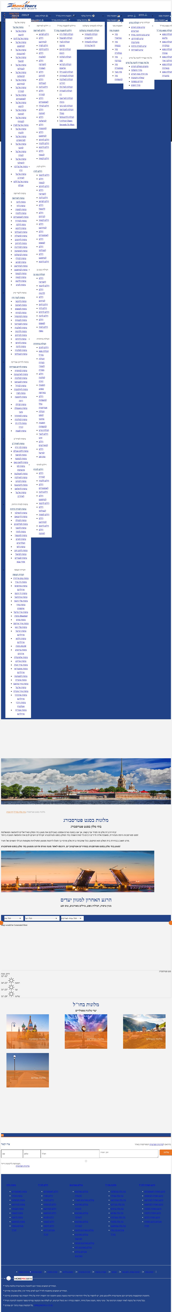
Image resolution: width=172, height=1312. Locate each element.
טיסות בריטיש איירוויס (21, 652)
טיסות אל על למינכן (21, 146)
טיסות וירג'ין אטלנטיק (21, 704)
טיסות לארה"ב (20, 439)
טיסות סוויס (21, 620)
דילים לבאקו (44, 158)
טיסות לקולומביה (21, 389)
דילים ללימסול (42, 207)
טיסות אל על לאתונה (21, 112)
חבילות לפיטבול (66, 38)
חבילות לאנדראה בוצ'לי (66, 111)
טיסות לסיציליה (21, 236)
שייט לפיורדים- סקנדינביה (137, 40)
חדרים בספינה (137, 81)
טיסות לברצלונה (20, 254)
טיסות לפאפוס (21, 309)
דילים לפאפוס (42, 241)
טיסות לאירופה (20, 193)
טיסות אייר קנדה (21, 665)
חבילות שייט (44, 430)
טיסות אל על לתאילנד (21, 161)
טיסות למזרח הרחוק (20, 504)
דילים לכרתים (42, 215)
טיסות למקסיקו (21, 370)
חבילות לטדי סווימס (65, 44)
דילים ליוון (43, 308)
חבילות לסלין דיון (66, 34)
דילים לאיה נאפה (43, 329)
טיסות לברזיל (21, 385)
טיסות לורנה (21, 346)
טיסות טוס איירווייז (21, 578)
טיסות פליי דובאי (21, 601)
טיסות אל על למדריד (21, 89)
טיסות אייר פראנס (20, 684)
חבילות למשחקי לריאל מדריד (91, 44)
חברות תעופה (19, 570)
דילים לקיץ (41, 166)
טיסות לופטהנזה (20, 676)
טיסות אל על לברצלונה (21, 74)
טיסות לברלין (21, 258)
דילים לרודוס (44, 312)
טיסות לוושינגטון (21, 485)
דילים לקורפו (44, 140)
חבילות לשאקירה (67, 75)
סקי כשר (118, 72)
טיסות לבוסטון (21, 458)
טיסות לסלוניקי (21, 350)
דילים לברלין (44, 106)
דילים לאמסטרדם (43, 100)
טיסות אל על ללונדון (21, 131)
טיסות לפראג (21, 262)
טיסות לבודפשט (20, 270)
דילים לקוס (43, 304)
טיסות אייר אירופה (21, 623)
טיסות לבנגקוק (21, 320)
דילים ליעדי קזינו (43, 436)
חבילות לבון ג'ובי (66, 106)
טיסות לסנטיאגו (21, 382)
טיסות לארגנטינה (21, 374)
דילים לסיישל (41, 451)
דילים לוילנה (44, 49)
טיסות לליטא (21, 281)
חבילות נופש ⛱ (41, 16)
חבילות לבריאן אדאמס (65, 66)
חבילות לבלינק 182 (65, 59)
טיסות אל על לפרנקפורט (21, 138)
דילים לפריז (43, 45)
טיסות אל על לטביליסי (21, 67)
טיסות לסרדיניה (21, 247)
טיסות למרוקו (20, 312)
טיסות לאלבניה (21, 327)
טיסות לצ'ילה (21, 404)
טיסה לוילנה (21, 224)
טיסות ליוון (21, 206)
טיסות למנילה (20, 520)
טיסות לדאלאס (21, 489)
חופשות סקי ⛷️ (113, 16)
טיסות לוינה (21, 202)
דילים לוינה (43, 87)
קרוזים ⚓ (132, 16)
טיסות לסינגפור (21, 535)
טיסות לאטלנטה (21, 474)
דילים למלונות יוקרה (42, 377)
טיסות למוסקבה (21, 251)
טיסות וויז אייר (21, 582)
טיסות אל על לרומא (21, 104)
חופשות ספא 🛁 (161, 20)
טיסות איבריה (21, 680)
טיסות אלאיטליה (21, 657)
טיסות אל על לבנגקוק (21, 119)
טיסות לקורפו (20, 343)
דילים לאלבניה (42, 55)
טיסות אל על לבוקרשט (21, 82)
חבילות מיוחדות (43, 339)
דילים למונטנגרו (42, 126)
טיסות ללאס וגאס (21, 462)
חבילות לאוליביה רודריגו (66, 81)
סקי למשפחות (119, 77)
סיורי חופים (135, 85)
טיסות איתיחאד (21, 597)
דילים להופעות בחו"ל (65, 26)
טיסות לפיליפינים (21, 524)
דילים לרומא (44, 147)
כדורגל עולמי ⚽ (88, 16)
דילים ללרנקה (42, 291)
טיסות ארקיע (20, 661)
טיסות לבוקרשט (21, 266)
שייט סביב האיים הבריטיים (138, 29)
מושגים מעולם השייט (139, 66)
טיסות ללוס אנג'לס (20, 451)
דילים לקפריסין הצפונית (42, 64)
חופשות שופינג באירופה (42, 389)
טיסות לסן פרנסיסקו (21, 468)
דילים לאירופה (42, 26)
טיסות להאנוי (21, 528)
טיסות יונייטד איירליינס (21, 633)
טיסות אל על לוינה (20, 38)
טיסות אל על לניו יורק (21, 168)
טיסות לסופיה (20, 209)
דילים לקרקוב (42, 74)
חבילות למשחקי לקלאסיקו (91, 36)
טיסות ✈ (15, 16)
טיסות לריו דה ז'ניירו (21, 425)
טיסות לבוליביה (21, 378)
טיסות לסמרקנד (21, 324)
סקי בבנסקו (118, 44)
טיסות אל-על (20, 22)
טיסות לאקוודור (21, 416)
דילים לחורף (41, 465)
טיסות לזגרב (21, 285)
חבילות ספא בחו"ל (44, 353)
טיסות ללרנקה (21, 331)
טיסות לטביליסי (21, 232)
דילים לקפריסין (42, 192)
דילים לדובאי (44, 175)
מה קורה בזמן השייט (139, 74)
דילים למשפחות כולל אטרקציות (43, 402)
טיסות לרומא (21, 228)
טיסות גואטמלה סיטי (21, 410)
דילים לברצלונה (42, 119)
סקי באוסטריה (119, 66)
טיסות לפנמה (21, 431)
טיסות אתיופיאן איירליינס (21, 588)
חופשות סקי (117, 26)
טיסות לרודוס (20, 339)
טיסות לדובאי (20, 301)
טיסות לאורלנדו (21, 477)
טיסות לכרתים (21, 335)
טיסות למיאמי (21, 455)
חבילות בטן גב (42, 270)
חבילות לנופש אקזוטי (41, 415)
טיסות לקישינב (21, 239)
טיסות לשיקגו (20, 481)
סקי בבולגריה (118, 51)
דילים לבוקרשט (42, 40)
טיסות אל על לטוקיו (21, 153)
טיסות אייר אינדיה (20, 691)
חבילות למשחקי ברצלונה (92, 26)
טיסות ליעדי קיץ (19, 293)
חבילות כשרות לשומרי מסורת (42, 364)
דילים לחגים (44, 347)
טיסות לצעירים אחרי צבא (21, 560)
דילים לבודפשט (42, 134)
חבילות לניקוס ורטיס (65, 51)
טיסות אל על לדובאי (21, 33)
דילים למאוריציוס (43, 443)
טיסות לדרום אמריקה (20, 362)
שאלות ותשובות (137, 78)
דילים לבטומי (41, 153)
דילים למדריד (42, 93)
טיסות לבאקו (21, 277)
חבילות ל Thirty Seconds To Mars (67, 123)
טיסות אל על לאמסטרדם (21, 97)
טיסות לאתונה (21, 305)
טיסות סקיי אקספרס (20, 606)
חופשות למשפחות (43, 425)
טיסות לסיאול (20, 554)
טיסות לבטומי (20, 273)
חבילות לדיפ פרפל (67, 117)
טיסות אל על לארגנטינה (21, 52)
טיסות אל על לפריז (20, 125)
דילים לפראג (44, 34)
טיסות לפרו (21, 393)
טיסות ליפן (21, 547)
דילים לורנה (43, 316)
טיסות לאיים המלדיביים (21, 541)
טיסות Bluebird (21, 616)
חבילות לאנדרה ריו (66, 93)
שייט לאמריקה (137, 50)
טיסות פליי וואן (21, 627)
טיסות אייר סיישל (21, 612)
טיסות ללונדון (21, 213)
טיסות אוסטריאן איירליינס (21, 670)
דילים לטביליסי (42, 81)
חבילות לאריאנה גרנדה (66, 100)
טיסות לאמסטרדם (20, 217)
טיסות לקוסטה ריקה (21, 399)
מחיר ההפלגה (136, 70)
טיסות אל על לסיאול (21, 59)
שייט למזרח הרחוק (138, 46)
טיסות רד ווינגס (21, 593)
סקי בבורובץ (118, 59)
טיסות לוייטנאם (21, 516)
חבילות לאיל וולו (66, 87)
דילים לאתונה (42, 111)
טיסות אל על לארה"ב (21, 176)
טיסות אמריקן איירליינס (21, 712)
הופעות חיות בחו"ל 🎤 (65, 16)
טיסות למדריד (21, 221)
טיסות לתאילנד (21, 513)
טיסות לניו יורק (21, 447)
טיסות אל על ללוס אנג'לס (21, 183)
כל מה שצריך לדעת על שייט (140, 58)
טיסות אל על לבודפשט (21, 44)
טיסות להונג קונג (21, 550)
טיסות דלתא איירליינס (21, 640)
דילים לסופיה (44, 514)
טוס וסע (42, 456)
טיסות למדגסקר (21, 316)
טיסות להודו (21, 531)
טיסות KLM (21, 646)
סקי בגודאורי (118, 36)
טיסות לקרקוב (21, 243)
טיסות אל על (21, 687)
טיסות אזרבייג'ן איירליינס (21, 697)
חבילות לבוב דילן (66, 72)
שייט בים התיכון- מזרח (140, 35)
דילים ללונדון (44, 143)
